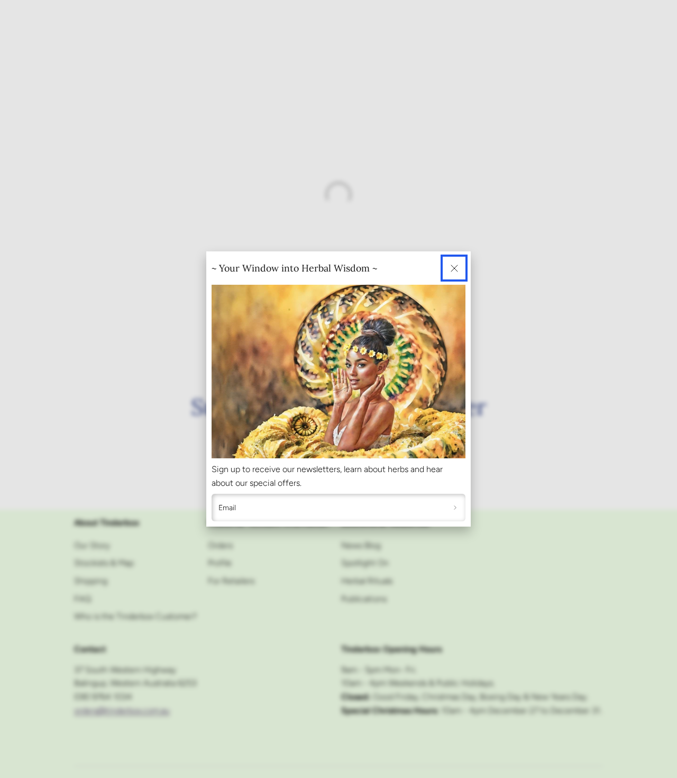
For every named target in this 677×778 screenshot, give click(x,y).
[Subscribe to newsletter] (455, 507)
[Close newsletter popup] (454, 268)
